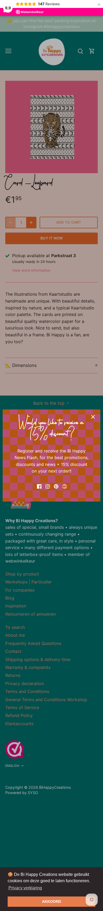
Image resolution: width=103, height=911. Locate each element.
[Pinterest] (56, 486)
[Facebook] (39, 486)
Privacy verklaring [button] (25, 888)
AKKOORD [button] (51, 901)
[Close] (93, 417)
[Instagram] (47, 486)
